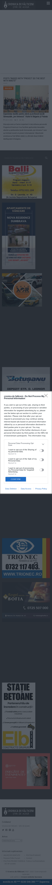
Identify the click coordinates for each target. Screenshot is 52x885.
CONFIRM (16, 479)
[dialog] (26, 442)
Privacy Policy (41, 489)
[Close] (46, 396)
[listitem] (26, 444)
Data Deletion (11, 489)
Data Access (26, 489)
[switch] (42, 450)
